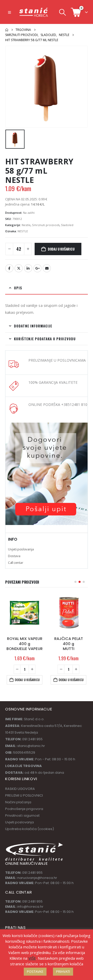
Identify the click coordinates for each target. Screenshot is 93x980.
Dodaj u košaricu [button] (27, 680)
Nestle (26, 225)
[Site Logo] (34, 12)
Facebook (9, 268)
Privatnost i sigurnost (22, 815)
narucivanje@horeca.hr (37, 877)
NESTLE (23, 231)
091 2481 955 (32, 872)
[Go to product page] (24, 613)
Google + (37, 268)
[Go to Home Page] (6, 29)
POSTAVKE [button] (35, 971)
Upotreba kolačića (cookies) (29, 828)
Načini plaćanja (18, 802)
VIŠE (32, 958)
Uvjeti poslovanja (21, 549)
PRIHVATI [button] (63, 971)
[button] (9, 12)
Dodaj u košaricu (61, 249)
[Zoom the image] (46, 425)
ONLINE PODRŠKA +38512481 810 (57, 404)
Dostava (14, 556)
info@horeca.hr (30, 906)
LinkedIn (28, 268)
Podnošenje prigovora (24, 808)
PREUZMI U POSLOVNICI (24, 795)
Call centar (15, 562)
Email (47, 268)
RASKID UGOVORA (20, 788)
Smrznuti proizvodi (45, 225)
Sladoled (67, 225)
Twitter (18, 268)
